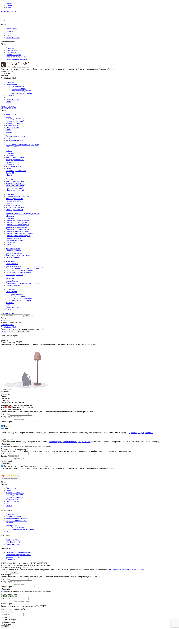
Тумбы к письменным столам (18, 255)
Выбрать (5, 627)
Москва (7, 617)
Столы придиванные (14, 275)
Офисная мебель (12, 128)
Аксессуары (11, 114)
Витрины (10, 155)
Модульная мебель (13, 166)
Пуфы (8, 244)
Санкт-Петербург (11, 619)
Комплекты (10, 153)
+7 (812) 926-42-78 (8, 11)
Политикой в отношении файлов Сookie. (127, 570)
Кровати (9, 203)
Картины (9, 138)
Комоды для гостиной (15, 160)
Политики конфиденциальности (76, 442)
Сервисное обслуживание (16, 57)
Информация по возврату (16, 59)
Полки (8, 168)
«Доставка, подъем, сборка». (141, 433)
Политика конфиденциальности (19, 552)
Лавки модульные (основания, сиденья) (22, 145)
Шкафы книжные (13, 257)
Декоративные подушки (16, 136)
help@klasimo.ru (12, 540)
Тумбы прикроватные (15, 207)
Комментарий (6, 422)
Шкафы (9, 175)
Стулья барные (12, 281)
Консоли (9, 162)
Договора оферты (55, 442)
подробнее (5, 572)
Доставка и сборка (13, 55)
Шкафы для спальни (14, 210)
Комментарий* (7, 603)
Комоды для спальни (14, 201)
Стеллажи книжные (14, 251)
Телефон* (5, 417)
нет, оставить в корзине (20, 331)
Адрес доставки (7, 439)
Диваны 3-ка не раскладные (17, 225)
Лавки (8, 117)
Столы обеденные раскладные (18, 272)
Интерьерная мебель (14, 140)
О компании (11, 48)
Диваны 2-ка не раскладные (17, 220)
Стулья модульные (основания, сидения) (22, 283)
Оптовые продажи (18, 527)
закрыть (14, 572)
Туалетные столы (13, 205)
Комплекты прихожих (15, 186)
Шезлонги (10, 216)
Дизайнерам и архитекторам (22, 529)
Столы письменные (14, 253)
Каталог (9, 5)
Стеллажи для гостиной (16, 171)
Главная (9, 3)
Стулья (9, 132)
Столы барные (12, 264)
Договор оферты (13, 557)
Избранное (10, 33)
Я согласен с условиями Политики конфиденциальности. (27, 447)
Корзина (9, 31)
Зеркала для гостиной (15, 157)
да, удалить (5, 331)
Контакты (10, 7)
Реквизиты (10, 559)
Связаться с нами (13, 38)
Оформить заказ (7, 325)
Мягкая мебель (12, 125)
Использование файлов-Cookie (18, 555)
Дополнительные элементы (17, 196)
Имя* (3, 414)
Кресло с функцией (14, 238)
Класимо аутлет (7, 106)
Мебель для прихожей (15, 121)
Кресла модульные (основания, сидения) (23, 214)
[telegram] (7, 20)
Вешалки (9, 179)
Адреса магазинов (13, 50)
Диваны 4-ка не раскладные (17, 229)
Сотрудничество (12, 52)
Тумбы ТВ (10, 173)
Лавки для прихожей (14, 188)
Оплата (9, 531)
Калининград (9, 622)
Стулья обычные (13, 285)
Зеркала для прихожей (15, 181)
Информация (11, 84)
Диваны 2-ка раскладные (16, 222)
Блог (8, 97)
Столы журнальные (14, 266)
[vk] (7, 17)
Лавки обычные (12, 147)
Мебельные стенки (14, 164)
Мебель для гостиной (15, 119)
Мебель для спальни (14, 123)
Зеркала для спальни (14, 199)
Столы (8, 130)
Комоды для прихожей (15, 184)
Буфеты (9, 151)
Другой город (9, 624)
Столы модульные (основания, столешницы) (24, 268)
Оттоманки (10, 242)
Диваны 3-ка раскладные (16, 227)
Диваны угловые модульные (17, 231)
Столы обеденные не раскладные (19, 270)
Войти (8, 35)
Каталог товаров (13, 29)
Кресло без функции (14, 240)
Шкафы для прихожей (15, 190)
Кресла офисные (13, 249)
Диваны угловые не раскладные (19, 233)
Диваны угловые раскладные (18, 236)
